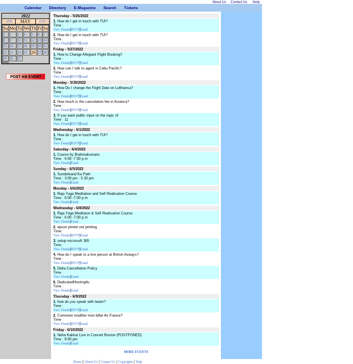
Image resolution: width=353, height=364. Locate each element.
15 (5, 46)
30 (11, 58)
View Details (61, 29)
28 (45, 52)
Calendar (27, 8)
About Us (91, 362)
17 (19, 46)
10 (19, 40)
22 (5, 52)
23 (11, 52)
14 (45, 40)
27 (39, 52)
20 (39, 46)
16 (11, 46)
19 (32, 46)
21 (45, 46)
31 (19, 58)
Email (84, 29)
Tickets (126, 8)
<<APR (7, 21)
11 (25, 40)
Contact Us (108, 362)
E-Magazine (76, 8)
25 (25, 52)
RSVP (75, 29)
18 (25, 46)
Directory (51, 8)
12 (32, 40)
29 (5, 58)
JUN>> (44, 21)
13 (39, 40)
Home (77, 362)
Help (139, 362)
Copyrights (126, 362)
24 (19, 52)
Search (105, 8)
